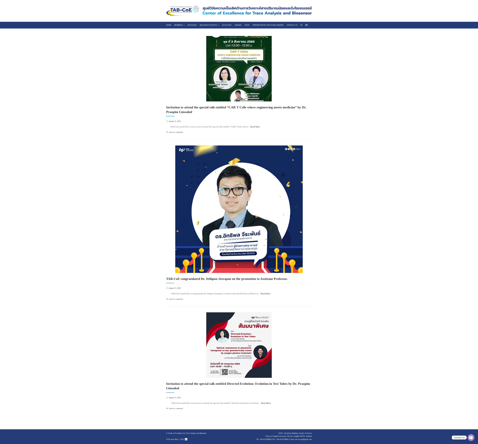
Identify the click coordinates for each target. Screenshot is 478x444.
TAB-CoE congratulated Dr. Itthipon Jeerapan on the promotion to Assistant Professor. (227, 279)
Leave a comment (176, 132)
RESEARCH (192, 25)
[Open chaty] (471, 437)
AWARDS (238, 25)
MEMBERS (178, 25)
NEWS (247, 25)
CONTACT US (292, 25)
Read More (255, 127)
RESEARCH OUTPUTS (208, 25)
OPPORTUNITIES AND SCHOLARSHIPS (268, 25)
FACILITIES (227, 25)
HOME (168, 25)
